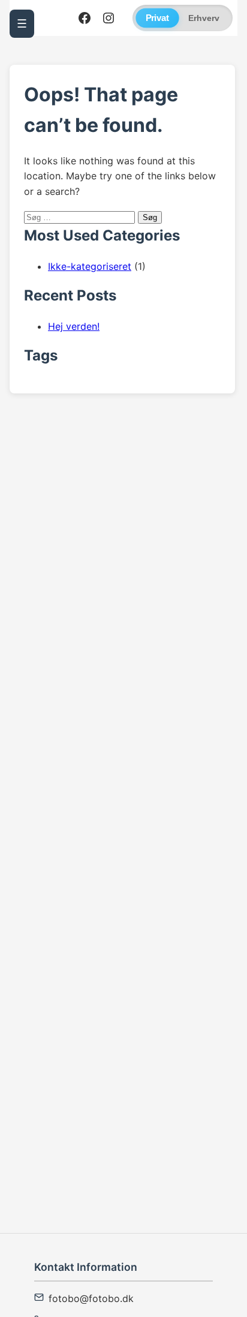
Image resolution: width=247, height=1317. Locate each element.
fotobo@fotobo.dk (91, 1298)
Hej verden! (74, 326)
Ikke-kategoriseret (89, 266)
